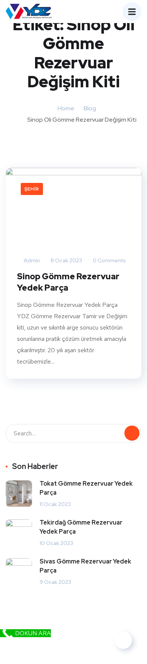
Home (66, 108)
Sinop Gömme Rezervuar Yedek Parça (68, 282)
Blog (90, 108)
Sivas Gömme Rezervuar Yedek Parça (85, 565)
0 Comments (109, 260)
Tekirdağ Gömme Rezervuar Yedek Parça (81, 527)
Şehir (31, 189)
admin (31, 260)
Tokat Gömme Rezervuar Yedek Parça (86, 488)
